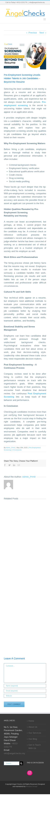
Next (41, 32)
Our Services (34, 733)
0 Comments (17, 450)
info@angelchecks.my (37, 2)
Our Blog (32, 739)
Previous (32, 32)
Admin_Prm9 (10, 448)
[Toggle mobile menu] (44, 19)
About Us (32, 727)
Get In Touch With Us (34, 746)
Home (31, 721)
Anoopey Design (31, 786)
